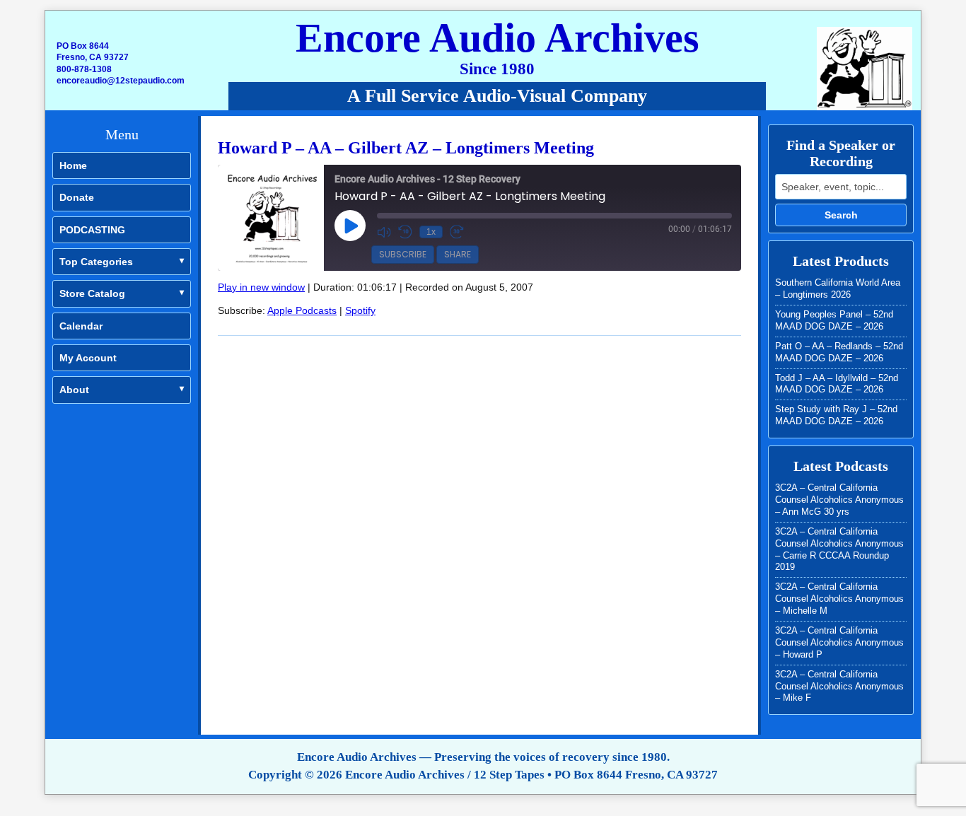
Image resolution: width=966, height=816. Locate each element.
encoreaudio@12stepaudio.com (121, 81)
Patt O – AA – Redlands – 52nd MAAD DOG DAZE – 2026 (839, 352)
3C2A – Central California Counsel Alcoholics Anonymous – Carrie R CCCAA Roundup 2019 (839, 549)
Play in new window (261, 287)
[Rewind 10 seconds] (405, 232)
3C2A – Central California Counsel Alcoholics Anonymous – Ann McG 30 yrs (839, 499)
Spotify (360, 310)
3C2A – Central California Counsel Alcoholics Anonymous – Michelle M (839, 598)
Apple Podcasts (302, 310)
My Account (88, 357)
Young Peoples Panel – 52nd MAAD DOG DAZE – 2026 (834, 320)
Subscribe (402, 254)
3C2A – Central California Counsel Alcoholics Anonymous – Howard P (839, 642)
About (74, 389)
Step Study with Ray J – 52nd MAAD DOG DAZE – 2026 (836, 415)
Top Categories (96, 261)
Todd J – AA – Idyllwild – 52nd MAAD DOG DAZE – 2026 (836, 384)
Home (73, 165)
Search (841, 215)
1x (431, 232)
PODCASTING (92, 229)
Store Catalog (92, 293)
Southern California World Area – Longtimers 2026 (837, 288)
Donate (76, 197)
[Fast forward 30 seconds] (457, 232)
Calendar (81, 326)
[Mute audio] (384, 232)
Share (457, 254)
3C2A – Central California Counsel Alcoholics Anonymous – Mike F (839, 686)
